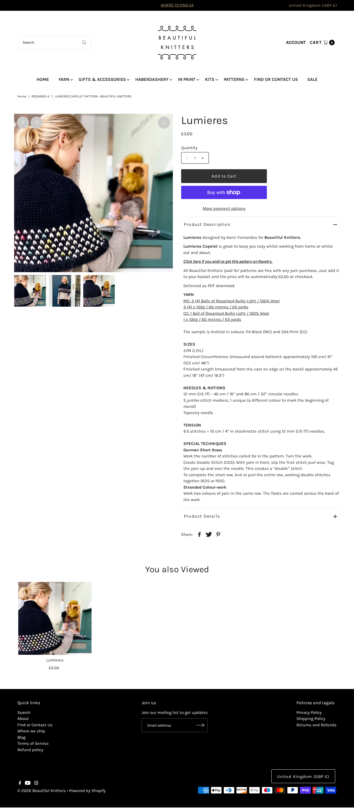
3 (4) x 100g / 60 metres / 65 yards (215, 306)
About (23, 718)
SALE (312, 79)
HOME (43, 79)
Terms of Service (33, 743)
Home (21, 96)
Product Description (207, 224)
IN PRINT (187, 79)
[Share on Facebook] (199, 534)
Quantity (189, 147)
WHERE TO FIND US (177, 5)
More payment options (224, 208)
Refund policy (30, 749)
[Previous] (23, 122)
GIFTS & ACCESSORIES (102, 79)
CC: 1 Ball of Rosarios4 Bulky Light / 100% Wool (226, 313)
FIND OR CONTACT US (276, 79)
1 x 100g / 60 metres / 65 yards (212, 319)
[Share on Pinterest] (218, 534)
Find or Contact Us (35, 724)
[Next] (36, 122)
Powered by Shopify (87, 790)
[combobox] (54, 42)
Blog (21, 737)
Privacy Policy (309, 712)
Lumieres (55, 660)
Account (296, 42)
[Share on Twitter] (209, 534)
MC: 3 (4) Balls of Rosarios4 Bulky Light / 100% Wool (231, 300)
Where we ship (31, 730)
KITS (209, 79)
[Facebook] (20, 783)
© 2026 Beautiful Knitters (41, 790)
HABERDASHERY (151, 79)
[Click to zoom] (164, 122)
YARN (63, 79)
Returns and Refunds (316, 724)
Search (23, 712)
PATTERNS (234, 79)
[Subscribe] (201, 725)
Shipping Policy (310, 718)
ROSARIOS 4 (40, 96)
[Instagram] (36, 783)
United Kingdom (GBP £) (313, 5)
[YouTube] (27, 783)
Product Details (202, 516)
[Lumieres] (54, 618)
